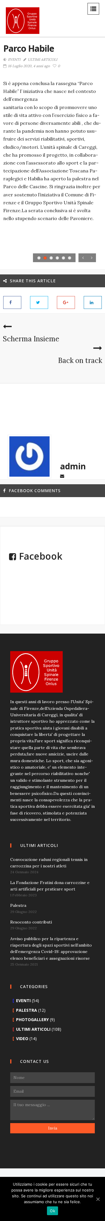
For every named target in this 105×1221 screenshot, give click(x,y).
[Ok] (98, 1199)
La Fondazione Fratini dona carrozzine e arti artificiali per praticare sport (50, 886)
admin (73, 466)
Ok (52, 1210)
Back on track (80, 360)
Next (91, 257)
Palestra (18, 905)
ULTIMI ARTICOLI (42, 59)
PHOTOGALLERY (32, 1019)
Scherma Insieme (31, 338)
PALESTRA (26, 1010)
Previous (82, 257)
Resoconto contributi (31, 922)
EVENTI (14, 59)
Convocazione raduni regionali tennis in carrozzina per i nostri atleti (49, 863)
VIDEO (22, 1038)
